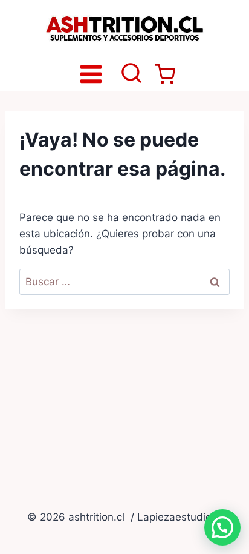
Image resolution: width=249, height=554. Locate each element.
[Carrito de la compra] (165, 74)
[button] (222, 527)
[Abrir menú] (91, 74)
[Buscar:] (124, 281)
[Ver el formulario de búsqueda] (131, 74)
